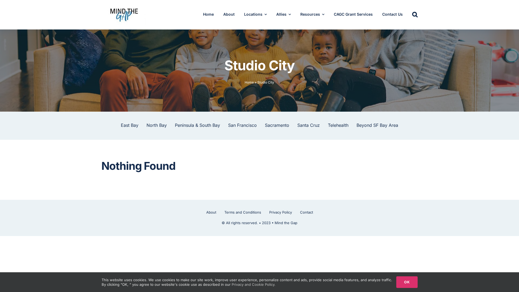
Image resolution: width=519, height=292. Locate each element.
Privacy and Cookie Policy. (253, 284)
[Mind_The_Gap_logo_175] (123, 6)
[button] (415, 14)
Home (249, 82)
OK (407, 282)
